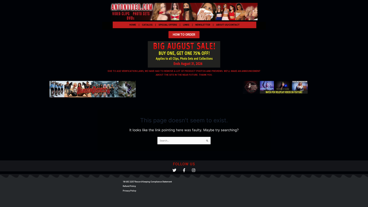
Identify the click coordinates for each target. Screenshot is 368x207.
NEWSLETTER (202, 24)
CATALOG (147, 24)
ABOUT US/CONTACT (228, 24)
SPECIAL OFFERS (168, 24)
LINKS (186, 24)
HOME (132, 24)
